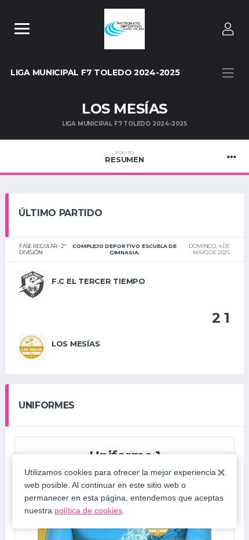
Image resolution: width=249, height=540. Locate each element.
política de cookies (88, 510)
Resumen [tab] (124, 157)
